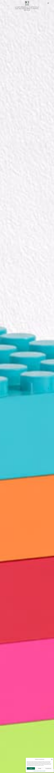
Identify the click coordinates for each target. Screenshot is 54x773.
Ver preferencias (48, 768)
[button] (51, 759)
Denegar (39, 768)
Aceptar (31, 768)
